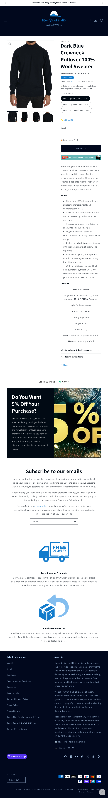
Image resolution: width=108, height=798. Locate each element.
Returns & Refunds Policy (17, 699)
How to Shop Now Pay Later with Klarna (23, 717)
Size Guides (11, 675)
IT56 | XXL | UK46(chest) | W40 (76, 110)
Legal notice (80, 792)
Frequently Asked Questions (19, 681)
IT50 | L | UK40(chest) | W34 (75, 98)
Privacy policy (69, 789)
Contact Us (11, 687)
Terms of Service (13, 711)
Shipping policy (96, 789)
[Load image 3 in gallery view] (36, 117)
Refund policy (57, 789)
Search (9, 669)
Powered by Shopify (43, 789)
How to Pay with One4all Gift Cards (21, 723)
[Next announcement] (103, 3)
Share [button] (65, 365)
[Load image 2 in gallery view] (24, 117)
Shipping (74, 81)
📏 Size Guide (67, 119)
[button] (5, 20)
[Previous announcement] (5, 3)
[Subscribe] (75, 521)
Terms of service (82, 789)
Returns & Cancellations (17, 729)
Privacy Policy (12, 705)
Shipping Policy (13, 693)
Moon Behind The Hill (28, 789)
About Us (10, 663)
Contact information (94, 792)
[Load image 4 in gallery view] (48, 117)
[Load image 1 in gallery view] (12, 117)
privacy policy (40, 506)
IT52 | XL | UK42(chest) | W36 (76, 104)
